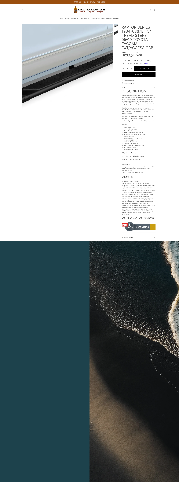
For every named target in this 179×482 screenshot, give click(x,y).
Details (124, 87)
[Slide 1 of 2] (116, 26)
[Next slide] (111, 80)
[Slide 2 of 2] (116, 32)
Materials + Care (127, 234)
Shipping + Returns (127, 237)
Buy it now (138, 74)
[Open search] (23, 10)
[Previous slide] (23, 80)
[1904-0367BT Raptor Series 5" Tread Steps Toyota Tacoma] (139, 226)
